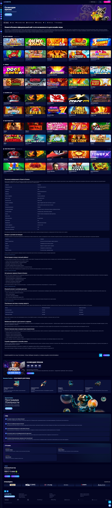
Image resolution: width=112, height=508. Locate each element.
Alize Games (66, 484)
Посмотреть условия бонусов (10, 254)
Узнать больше (8, 408)
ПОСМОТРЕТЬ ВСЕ (107, 481)
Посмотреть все (16, 36)
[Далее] (45, 23)
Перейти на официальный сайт (10, 286)
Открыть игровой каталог (9, 300)
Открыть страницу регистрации (10, 270)
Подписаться (106, 355)
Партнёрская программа (9, 496)
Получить (8, 15)
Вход (100, 1)
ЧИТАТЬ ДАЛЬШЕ (15, 476)
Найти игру (93, 1)
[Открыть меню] (1, 1)
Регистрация (107, 1)
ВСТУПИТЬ (7, 476)
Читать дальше (30, 373)
